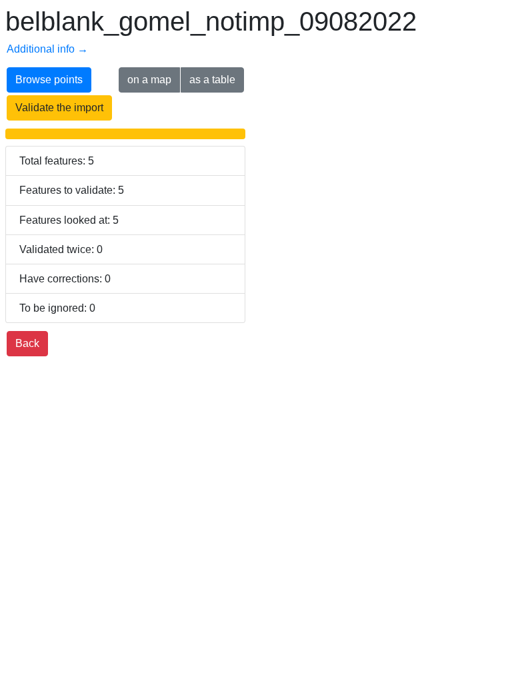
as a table (212, 79)
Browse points (49, 79)
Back (27, 343)
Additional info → (47, 49)
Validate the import (59, 107)
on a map (149, 79)
